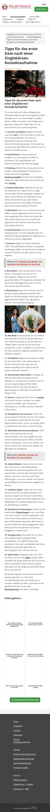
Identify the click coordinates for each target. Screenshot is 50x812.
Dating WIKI (34, 16)
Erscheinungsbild (13, 177)
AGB (27, 789)
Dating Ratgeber (17, 16)
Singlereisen (7, 19)
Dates (36, 163)
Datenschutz (19, 784)
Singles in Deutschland (12, 22)
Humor (40, 397)
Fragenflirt (18, 726)
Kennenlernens (12, 589)
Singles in (32, 19)
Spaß (27, 557)
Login (44, 4)
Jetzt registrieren (33, 22)
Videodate (17, 735)
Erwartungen (22, 512)
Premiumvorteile (20, 767)
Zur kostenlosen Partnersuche (25, 700)
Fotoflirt (16, 730)
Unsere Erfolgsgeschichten (21, 740)
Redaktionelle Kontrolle (23, 759)
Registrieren (41, 9)
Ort (15, 135)
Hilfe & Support (20, 780)
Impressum (18, 789)
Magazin (20, 19)
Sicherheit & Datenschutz (24, 754)
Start (4, 16)
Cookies (29, 784)
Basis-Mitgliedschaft (22, 763)
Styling (12, 183)
